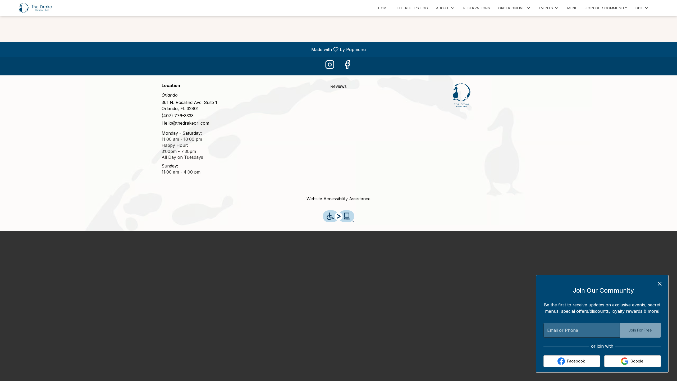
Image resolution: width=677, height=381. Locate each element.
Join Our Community (606, 8)
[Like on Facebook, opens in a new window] (347, 66)
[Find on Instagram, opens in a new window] (330, 66)
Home (383, 8)
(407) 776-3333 (178, 115)
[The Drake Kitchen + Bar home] (28, 8)
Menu (572, 8)
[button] (445, 8)
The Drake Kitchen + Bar (461, 95)
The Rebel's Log (412, 8)
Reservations (476, 8)
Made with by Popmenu (185, 49)
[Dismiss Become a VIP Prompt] (659, 283)
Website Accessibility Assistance (338, 198)
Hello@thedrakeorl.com (185, 123)
